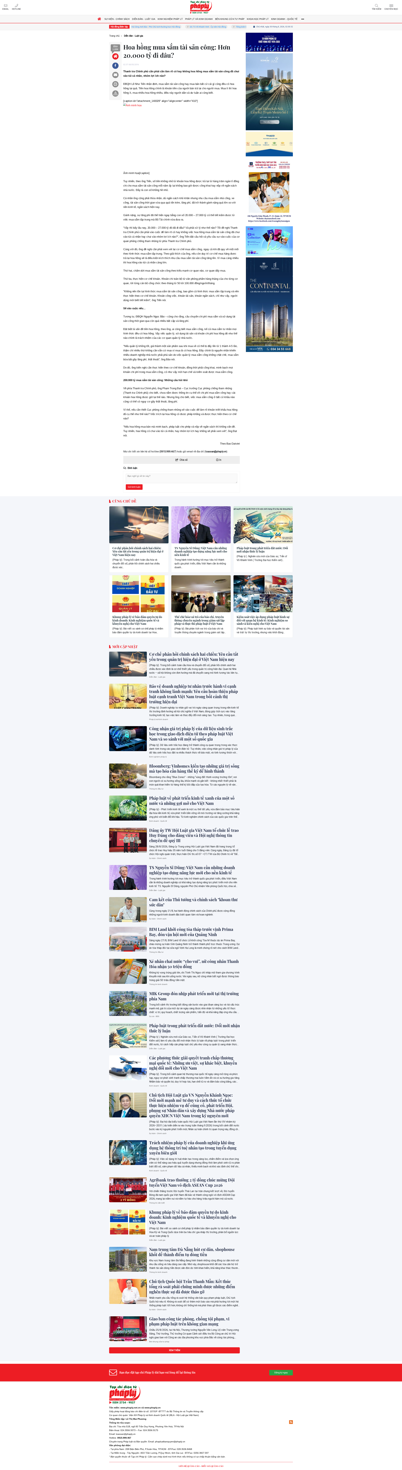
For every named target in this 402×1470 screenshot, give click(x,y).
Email (5, 9)
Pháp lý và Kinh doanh (158, 719)
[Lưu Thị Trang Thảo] (269, 240)
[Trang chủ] (99, 19)
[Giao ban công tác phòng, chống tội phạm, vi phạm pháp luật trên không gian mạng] (128, 1328)
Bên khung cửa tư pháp (159, 1342)
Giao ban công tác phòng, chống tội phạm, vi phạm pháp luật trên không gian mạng (189, 1321)
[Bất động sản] (269, 354)
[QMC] (269, 182)
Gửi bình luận (134, 487)
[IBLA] (269, 55)
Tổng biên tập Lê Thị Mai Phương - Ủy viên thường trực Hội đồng (217, 27)
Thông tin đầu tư (156, 789)
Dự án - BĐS (154, 1016)
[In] (115, 84)
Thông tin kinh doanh (158, 984)
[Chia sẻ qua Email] (115, 75)
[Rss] (291, 1422)
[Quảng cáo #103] (269, 118)
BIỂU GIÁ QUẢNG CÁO (212, 1466)
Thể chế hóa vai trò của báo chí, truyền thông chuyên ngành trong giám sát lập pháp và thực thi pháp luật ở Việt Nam (199, 620)
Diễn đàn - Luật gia (157, 677)
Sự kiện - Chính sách (157, 858)
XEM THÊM (174, 1350)
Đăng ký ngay (281, 1372)
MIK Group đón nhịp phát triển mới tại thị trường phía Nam (194, 996)
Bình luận (115, 48)
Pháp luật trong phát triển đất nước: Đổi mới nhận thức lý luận (262, 550)
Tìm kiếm (376, 9)
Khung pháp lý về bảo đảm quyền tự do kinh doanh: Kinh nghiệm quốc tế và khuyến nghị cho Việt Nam (137, 620)
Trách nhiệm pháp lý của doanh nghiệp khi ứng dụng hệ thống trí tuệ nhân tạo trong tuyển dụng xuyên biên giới (192, 1148)
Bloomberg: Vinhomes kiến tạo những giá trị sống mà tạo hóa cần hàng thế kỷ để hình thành (194, 769)
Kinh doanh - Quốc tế (158, 821)
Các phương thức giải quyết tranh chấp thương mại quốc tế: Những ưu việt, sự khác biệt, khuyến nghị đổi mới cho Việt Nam (193, 1063)
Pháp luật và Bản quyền (135, 1441)
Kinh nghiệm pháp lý (158, 757)
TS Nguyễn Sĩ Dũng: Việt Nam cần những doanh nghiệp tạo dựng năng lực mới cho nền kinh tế (200, 552)
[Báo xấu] (115, 93)
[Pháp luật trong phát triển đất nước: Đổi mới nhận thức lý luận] (263, 524)
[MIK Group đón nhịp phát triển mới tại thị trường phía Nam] (128, 1003)
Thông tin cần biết (157, 1203)
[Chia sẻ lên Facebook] (115, 66)
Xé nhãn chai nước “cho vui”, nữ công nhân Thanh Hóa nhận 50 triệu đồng (194, 964)
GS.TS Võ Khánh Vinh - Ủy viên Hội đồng (160, 27)
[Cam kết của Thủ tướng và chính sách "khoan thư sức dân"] (128, 909)
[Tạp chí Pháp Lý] (201, 7)
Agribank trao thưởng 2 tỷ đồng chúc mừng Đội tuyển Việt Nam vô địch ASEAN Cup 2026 (192, 1182)
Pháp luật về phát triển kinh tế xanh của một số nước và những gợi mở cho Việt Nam (191, 801)
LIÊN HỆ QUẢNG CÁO (189, 1466)
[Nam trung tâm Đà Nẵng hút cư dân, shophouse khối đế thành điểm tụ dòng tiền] (128, 1259)
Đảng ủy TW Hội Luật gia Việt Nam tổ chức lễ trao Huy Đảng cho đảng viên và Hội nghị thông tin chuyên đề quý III (194, 835)
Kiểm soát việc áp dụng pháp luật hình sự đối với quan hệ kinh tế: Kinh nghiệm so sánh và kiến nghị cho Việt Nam (263, 620)
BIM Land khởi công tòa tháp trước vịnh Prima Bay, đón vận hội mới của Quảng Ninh (191, 932)
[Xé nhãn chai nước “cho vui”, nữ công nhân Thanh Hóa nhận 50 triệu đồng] (128, 971)
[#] (269, 290)
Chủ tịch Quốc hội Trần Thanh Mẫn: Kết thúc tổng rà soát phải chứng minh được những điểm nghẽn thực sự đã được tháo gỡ (192, 1286)
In (220, 459)
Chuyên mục (391, 9)
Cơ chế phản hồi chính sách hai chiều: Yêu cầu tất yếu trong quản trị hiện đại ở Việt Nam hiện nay (137, 552)
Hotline (16, 9)
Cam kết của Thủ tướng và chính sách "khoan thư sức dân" (193, 902)
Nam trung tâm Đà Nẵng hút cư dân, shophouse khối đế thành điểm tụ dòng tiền (192, 1252)
